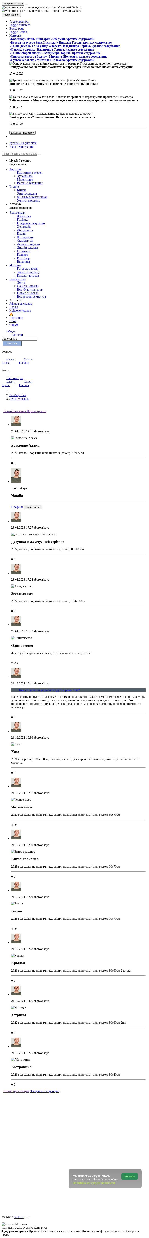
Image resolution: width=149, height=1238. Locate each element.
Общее (10, 331)
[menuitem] (34, 143)
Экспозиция (14, 378)
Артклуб (20, 205)
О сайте (28, 1227)
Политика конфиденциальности (103, 1231)
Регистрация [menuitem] (25, 146)
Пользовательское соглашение (61, 1231)
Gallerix (19, 1217)
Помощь (7, 1227)
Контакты (40, 1227)
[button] (19, 21)
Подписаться (33, 507)
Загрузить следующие (44, 1091)
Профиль (17, 507)
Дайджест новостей (22, 132)
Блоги (10, 359)
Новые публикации (16, 1091)
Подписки (16, 334)
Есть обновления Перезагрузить (24, 411)
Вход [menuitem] (12, 146)
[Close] (39, 154)
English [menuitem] (25, 143)
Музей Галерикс (20, 162)
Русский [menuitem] (14, 143)
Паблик (24, 362)
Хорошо (130, 1176)
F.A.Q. (18, 1227)
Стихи (28, 359)
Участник (12, 343)
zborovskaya (41, 431)
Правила (35, 1231)
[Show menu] (26, 4)
